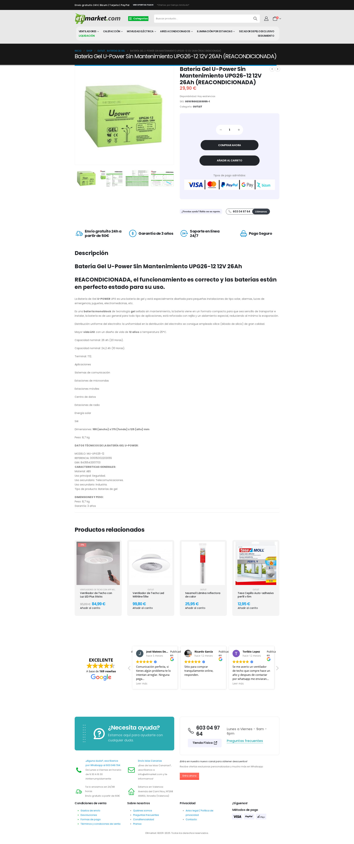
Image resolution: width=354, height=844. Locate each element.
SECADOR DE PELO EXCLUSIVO (256, 31)
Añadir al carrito (229, 160)
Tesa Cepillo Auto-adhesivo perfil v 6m (256, 594)
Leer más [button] (141, 683)
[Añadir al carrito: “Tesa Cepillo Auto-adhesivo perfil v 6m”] (272, 547)
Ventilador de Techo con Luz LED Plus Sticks (96, 594)
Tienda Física (202, 743)
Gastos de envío (90, 810)
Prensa (137, 823)
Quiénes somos (142, 810)
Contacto (191, 819)
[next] (277, 69)
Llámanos (261, 211)
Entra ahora (189, 775)
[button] (277, 669)
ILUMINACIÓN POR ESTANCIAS (214, 31)
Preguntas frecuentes (146, 815)
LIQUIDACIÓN (87, 36)
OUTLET (197, 106)
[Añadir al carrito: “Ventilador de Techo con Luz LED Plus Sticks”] (114, 547)
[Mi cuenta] (267, 18)
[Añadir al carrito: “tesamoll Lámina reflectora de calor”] (219, 547)
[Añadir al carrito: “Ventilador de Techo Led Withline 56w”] (167, 547)
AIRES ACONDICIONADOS (175, 31)
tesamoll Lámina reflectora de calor (202, 594)
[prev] (272, 69)
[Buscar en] (255, 19)
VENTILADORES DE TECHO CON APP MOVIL (98, 589)
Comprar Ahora (229, 145)
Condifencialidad (143, 819)
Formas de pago (91, 819)
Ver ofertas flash (143, 5)
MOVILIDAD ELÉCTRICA (140, 31)
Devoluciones (89, 815)
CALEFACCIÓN (111, 31)
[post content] (98, 563)
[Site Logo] (98, 18)
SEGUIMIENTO (266, 36)
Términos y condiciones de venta (100, 823)
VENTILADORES (87, 31)
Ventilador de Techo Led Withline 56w (148, 594)
